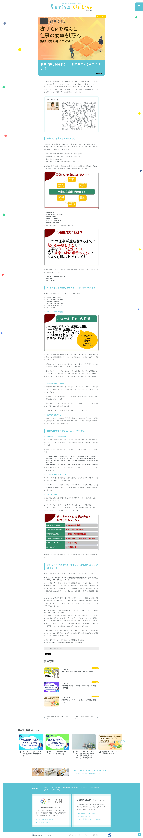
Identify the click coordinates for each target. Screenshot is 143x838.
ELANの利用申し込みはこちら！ (47, 819)
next (122, 742)
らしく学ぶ (101, 16)
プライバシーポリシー (83, 835)
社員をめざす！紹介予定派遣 (87, 813)
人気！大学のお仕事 (84, 816)
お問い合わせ (72, 835)
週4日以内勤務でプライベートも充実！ (90, 819)
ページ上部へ (139, 834)
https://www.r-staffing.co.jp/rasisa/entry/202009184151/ (63, 642)
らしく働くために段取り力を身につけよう (83, 717)
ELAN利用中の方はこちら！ (45, 822)
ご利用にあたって (96, 835)
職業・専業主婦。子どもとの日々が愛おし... (57, 717)
